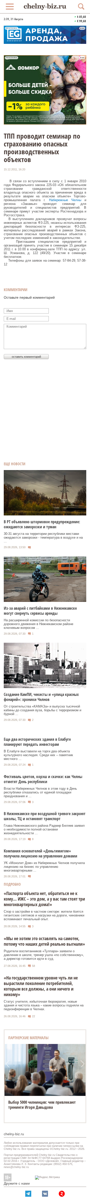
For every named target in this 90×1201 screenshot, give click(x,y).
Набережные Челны (65, 200)
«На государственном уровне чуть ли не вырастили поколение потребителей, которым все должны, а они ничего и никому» (41, 986)
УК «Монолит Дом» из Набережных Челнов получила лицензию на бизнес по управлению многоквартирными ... (44, 866)
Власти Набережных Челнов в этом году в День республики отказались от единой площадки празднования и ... (40, 792)
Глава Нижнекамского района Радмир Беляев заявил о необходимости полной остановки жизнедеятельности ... (44, 829)
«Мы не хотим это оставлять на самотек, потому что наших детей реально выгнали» (44, 941)
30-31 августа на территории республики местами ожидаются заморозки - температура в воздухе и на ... (43, 537)
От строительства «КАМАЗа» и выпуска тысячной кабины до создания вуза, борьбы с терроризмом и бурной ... (42, 710)
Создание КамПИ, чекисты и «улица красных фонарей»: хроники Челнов (41, 697)
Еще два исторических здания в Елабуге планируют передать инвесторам (37, 741)
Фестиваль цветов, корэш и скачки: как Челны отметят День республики (43, 779)
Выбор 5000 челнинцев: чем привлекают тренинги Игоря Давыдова (42, 1104)
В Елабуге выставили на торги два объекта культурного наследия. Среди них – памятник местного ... (38, 755)
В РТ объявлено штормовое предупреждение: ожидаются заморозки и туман (42, 524)
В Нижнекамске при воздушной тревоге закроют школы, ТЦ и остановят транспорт (45, 816)
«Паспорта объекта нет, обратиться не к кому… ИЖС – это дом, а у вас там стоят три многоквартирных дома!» (44, 898)
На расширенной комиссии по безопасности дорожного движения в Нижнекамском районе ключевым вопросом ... (38, 624)
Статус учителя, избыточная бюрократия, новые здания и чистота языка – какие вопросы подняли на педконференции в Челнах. (44, 1005)
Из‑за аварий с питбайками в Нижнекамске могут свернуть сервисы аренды (40, 610)
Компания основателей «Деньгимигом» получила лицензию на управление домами (40, 853)
